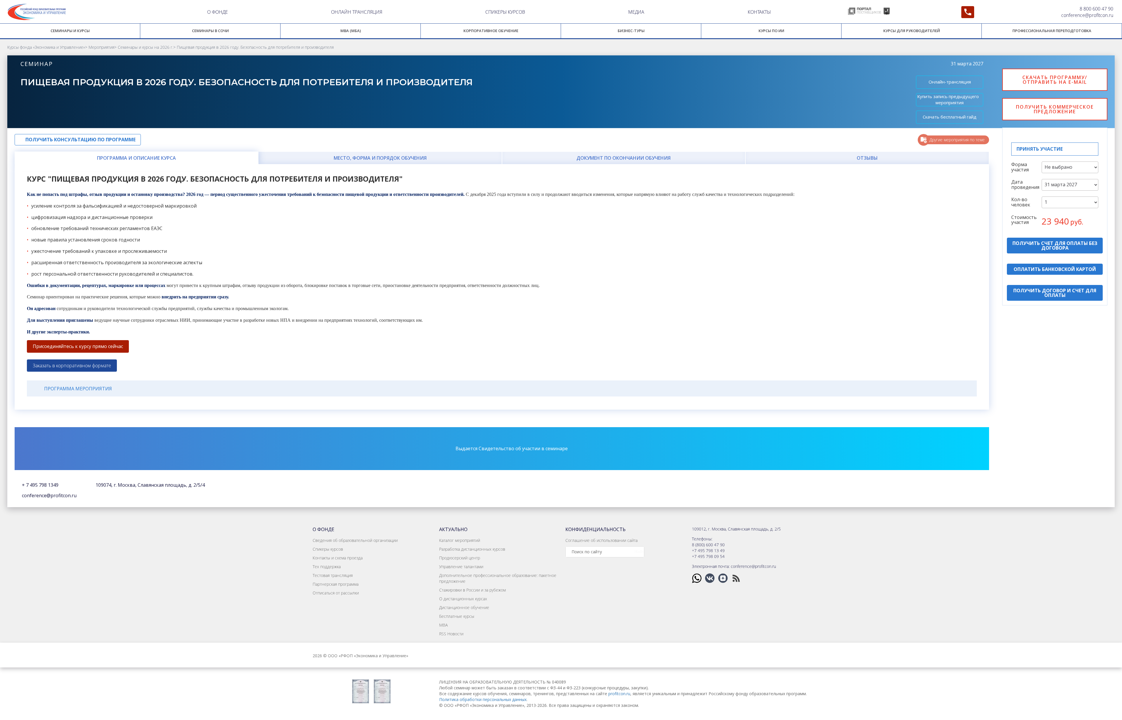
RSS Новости (451, 633)
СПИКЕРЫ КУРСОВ (505, 12)
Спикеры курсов (328, 549)
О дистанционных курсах (463, 598)
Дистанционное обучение (464, 607)
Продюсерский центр (459, 558)
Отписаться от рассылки (336, 593)
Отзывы (867, 158)
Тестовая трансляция (333, 575)
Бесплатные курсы (456, 616)
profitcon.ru (619, 693)
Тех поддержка (327, 566)
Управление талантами (461, 566)
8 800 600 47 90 (1096, 9)
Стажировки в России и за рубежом (472, 590)
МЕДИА (636, 12)
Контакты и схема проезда (338, 558)
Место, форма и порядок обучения (380, 158)
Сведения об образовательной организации (355, 540)
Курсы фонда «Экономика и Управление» (46, 47)
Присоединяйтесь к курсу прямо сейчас (78, 346)
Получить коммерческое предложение (1055, 109)
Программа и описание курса (136, 158)
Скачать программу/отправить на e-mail (1054, 79)
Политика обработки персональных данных (483, 699)
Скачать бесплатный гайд (949, 117)
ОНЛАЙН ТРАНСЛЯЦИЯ (356, 12)
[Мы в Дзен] (723, 577)
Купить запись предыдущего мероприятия (948, 99)
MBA (443, 625)
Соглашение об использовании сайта (601, 540)
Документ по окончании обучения (623, 158)
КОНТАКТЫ (759, 12)
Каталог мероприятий (459, 540)
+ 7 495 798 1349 (40, 485)
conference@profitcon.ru (1087, 15)
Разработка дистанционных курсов (472, 549)
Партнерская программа (336, 584)
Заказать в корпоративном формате (72, 365)
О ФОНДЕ (217, 12)
